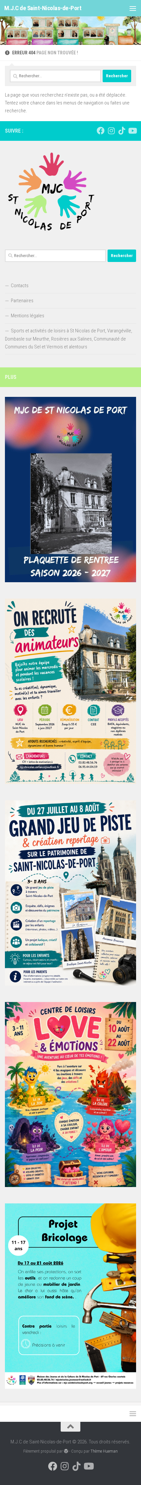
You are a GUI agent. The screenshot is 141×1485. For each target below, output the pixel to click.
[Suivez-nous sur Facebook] (101, 131)
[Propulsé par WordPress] (66, 1451)
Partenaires (22, 301)
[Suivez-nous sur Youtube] (132, 131)
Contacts (20, 285)
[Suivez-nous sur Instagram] (111, 131)
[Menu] (133, 8)
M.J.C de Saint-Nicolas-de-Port (42, 8)
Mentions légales (27, 316)
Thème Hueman (104, 1451)
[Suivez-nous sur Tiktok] (122, 131)
